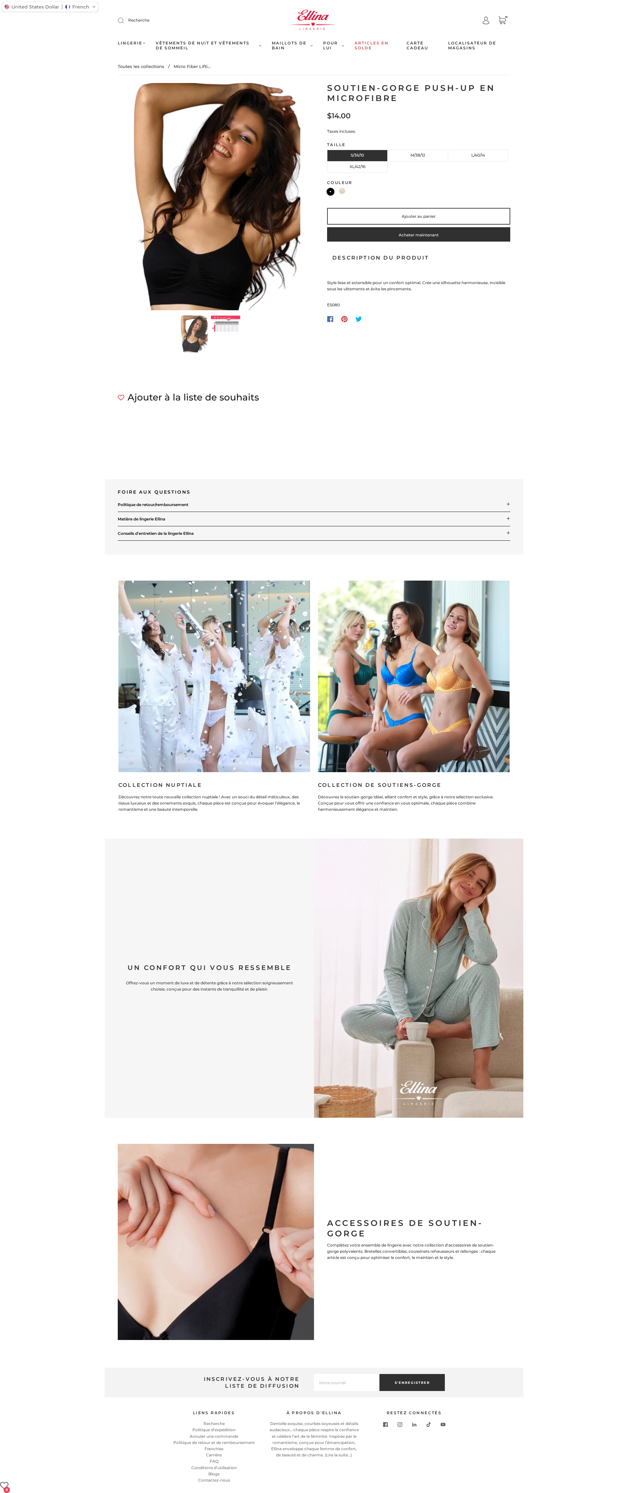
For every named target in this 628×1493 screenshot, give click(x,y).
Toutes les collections (141, 66)
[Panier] (502, 21)
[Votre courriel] (346, 1382)
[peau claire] (342, 191)
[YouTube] (443, 1424)
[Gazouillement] (359, 319)
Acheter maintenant (419, 234)
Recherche (138, 20)
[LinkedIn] (414, 1424)
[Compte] (486, 21)
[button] (136, 198)
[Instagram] (399, 1424)
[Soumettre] (125, 20)
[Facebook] (330, 319)
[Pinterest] (344, 319)
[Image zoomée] (209, 198)
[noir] (330, 192)
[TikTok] (428, 1424)
